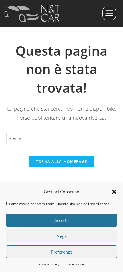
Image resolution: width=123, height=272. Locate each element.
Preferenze (61, 252)
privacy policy (73, 264)
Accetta (61, 220)
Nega (62, 236)
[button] (114, 192)
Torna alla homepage (61, 161)
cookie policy (49, 264)
